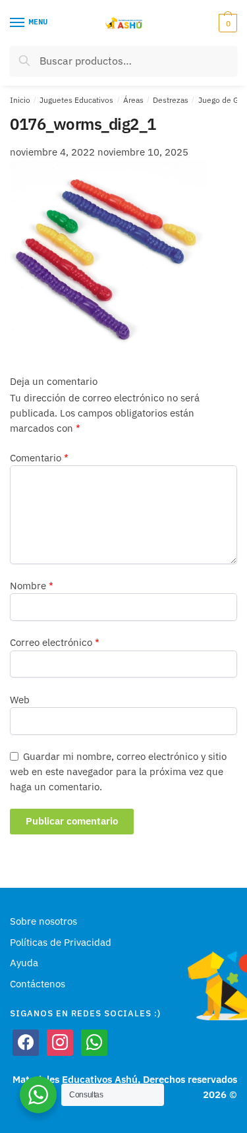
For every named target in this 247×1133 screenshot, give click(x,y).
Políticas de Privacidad (60, 942)
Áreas (133, 100)
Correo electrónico (54, 642)
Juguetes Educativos (76, 100)
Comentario (39, 457)
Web (20, 699)
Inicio (20, 100)
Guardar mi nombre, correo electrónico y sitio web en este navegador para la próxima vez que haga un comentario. (118, 772)
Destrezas (170, 100)
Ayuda (24, 962)
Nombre (31, 585)
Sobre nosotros (43, 921)
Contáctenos (37, 983)
